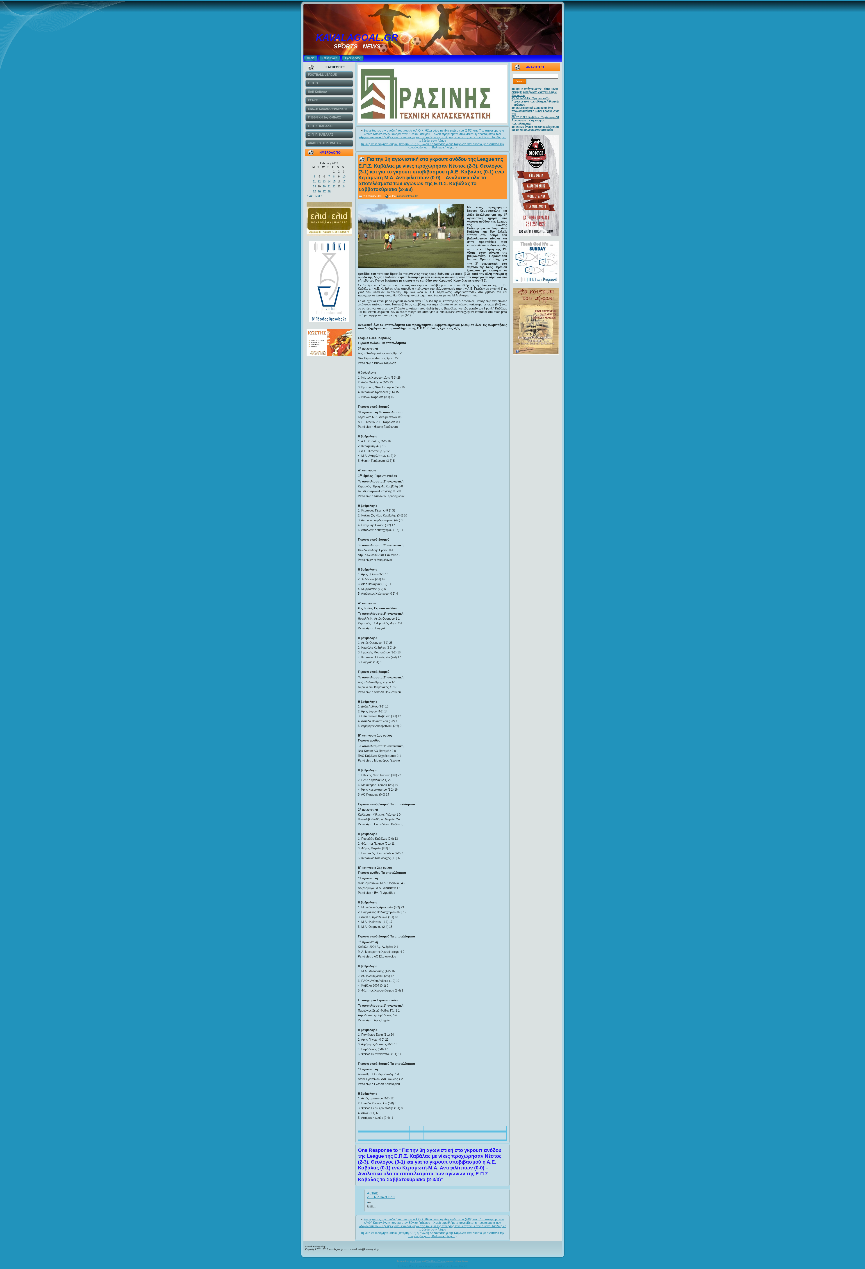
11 (314, 181)
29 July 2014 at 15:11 (381, 1197)
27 (324, 191)
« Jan (310, 195)
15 (334, 181)
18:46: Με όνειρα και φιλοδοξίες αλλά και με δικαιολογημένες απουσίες (535, 128)
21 (329, 186)
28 (329, 191)
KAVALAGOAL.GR (357, 37)
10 (344, 176)
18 (314, 186)
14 (329, 181)
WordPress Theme (436, 1261)
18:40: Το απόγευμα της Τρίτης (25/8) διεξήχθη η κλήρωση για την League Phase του (535, 92)
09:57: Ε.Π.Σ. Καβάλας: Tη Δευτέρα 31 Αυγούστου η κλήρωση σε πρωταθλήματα (535, 120)
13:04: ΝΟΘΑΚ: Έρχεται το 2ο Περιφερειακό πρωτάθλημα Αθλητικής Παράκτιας (535, 101)
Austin (372, 1193)
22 (334, 186)
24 (344, 186)
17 (344, 181)
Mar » (318, 195)
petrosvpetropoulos (407, 196)
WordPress (415, 1261)
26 (319, 191)
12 (319, 181)
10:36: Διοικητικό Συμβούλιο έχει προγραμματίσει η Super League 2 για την (535, 111)
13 (324, 181)
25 (314, 191)
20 (324, 186)
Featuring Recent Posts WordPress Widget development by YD (432, 1266)
